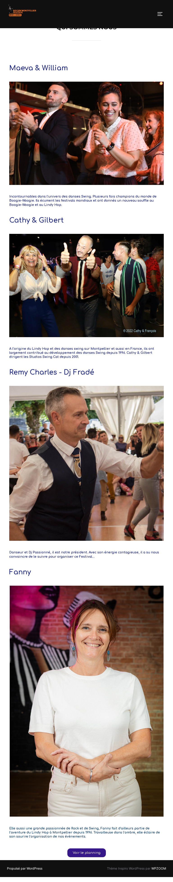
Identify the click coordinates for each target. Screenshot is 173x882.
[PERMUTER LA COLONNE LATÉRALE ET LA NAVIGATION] (161, 14)
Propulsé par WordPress (24, 868)
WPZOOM (158, 868)
